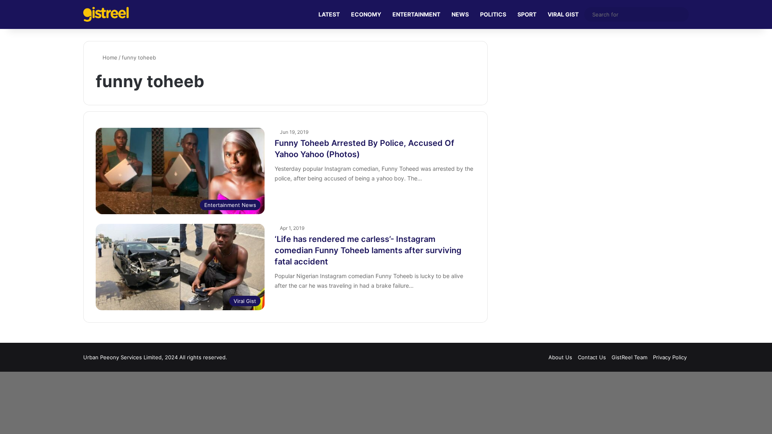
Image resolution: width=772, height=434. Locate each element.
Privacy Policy (670, 357)
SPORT (526, 14)
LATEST (329, 14)
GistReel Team (629, 357)
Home (109, 57)
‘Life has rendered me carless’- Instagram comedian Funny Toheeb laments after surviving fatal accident (368, 250)
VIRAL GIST (563, 14)
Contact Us (592, 357)
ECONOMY (366, 14)
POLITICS (493, 14)
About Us (560, 357)
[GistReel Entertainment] (106, 14)
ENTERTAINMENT (416, 14)
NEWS (460, 14)
